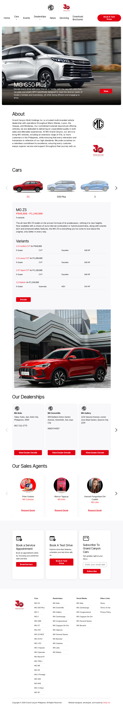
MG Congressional (60, 621)
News (53, 18)
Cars (16, 16)
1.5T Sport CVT (29, 270)
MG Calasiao (58, 643)
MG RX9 (37, 683)
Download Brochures (78, 18)
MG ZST (37, 630)
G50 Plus (61, 196)
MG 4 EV (37, 643)
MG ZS (37, 603)
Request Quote (28, 510)
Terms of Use (105, 608)
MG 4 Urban (39, 688)
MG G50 (37, 679)
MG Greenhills (58, 608)
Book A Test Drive (109, 18)
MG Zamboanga (59, 617)
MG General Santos (60, 634)
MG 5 (36, 617)
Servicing (64, 18)
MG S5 (37, 692)
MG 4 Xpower (39, 648)
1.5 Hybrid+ (27, 282)
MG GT (37, 625)
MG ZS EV (38, 639)
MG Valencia (57, 630)
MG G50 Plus (39, 608)
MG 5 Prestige (39, 674)
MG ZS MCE (39, 634)
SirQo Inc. (107, 703)
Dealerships (40, 16)
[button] (7, 188)
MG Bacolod (57, 639)
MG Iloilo (56, 603)
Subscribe (92, 571)
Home (7, 18)
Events (26, 18)
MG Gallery (57, 612)
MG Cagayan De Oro (61, 625)
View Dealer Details (28, 452)
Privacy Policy (105, 612)
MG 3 (36, 612)
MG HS (37, 670)
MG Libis (56, 648)
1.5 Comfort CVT (29, 246)
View (106, 91)
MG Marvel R (39, 657)
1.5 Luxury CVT (29, 258)
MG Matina (57, 652)
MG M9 (37, 666)
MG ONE (37, 621)
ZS (28, 196)
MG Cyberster (39, 652)
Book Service (26, 564)
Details (23, 299)
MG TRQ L (38, 661)
